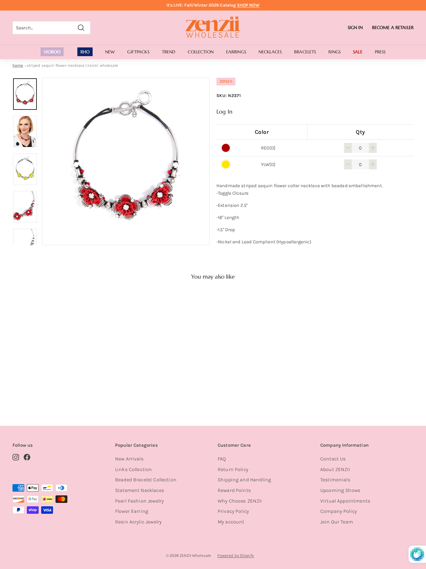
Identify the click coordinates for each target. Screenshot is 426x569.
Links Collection (133, 469)
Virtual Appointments (345, 501)
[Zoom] (125, 161)
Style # (44, 389)
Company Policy (338, 511)
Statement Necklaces (139, 490)
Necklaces (270, 52)
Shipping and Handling (244, 480)
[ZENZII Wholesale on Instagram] (15, 457)
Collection (200, 52)
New (110, 52)
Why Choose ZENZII (240, 501)
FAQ (222, 459)
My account (231, 522)
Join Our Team (336, 522)
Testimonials (335, 480)
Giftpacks (138, 52)
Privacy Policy (233, 511)
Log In (224, 111)
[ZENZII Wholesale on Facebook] (27, 457)
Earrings (236, 52)
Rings (334, 52)
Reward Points (234, 490)
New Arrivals (129, 459)
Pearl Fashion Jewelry (139, 501)
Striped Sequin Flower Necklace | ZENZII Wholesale (72, 65)
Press (380, 52)
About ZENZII (335, 469)
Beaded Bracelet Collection (146, 480)
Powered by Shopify (235, 555)
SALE (357, 52)
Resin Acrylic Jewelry (138, 522)
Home (17, 65)
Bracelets (305, 52)
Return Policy (233, 469)
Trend (169, 52)
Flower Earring (131, 511)
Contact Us (333, 459)
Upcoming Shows (340, 490)
